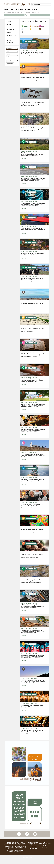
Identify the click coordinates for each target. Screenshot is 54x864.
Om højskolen (29, 9)
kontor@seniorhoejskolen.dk (45, 843)
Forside (6, 9)
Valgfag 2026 (19, 9)
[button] (27, 15)
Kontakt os (18, 12)
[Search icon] (17, 51)
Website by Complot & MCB (27, 857)
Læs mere (24, 57)
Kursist (36, 9)
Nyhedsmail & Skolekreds (31, 12)
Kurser (12, 9)
